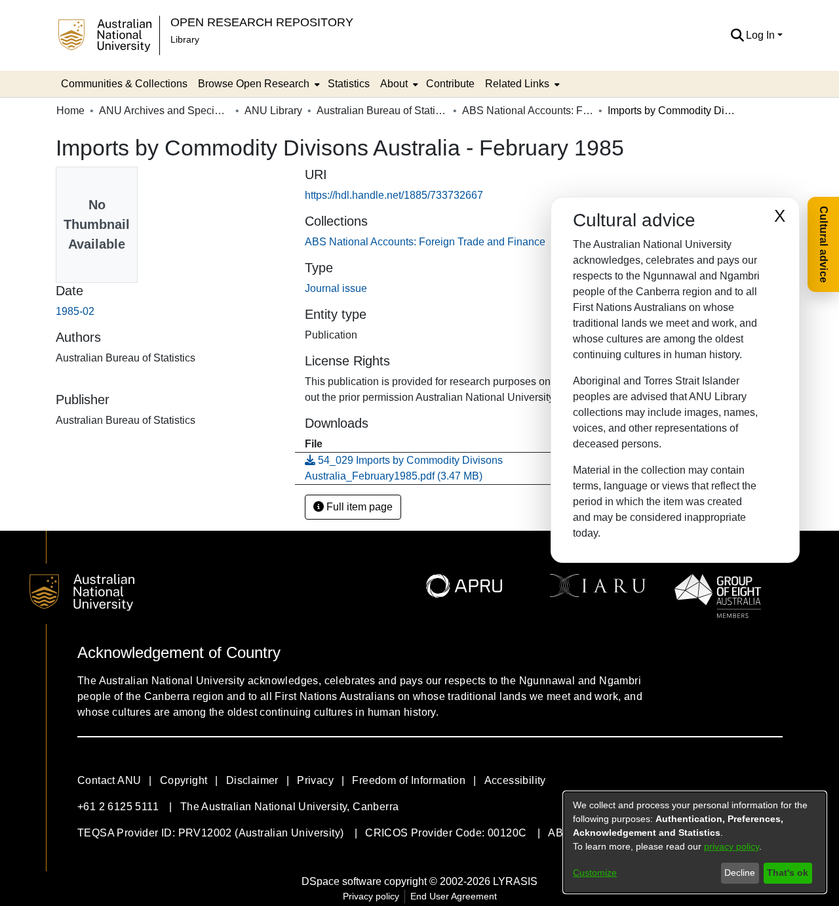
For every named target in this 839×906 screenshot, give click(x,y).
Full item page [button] (358, 506)
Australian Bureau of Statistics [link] (382, 110)
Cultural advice (823, 244)
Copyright (184, 780)
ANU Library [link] (273, 110)
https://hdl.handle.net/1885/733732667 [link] (394, 195)
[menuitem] (257, 84)
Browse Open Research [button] (253, 83)
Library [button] (184, 39)
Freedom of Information (408, 780)
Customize (595, 872)
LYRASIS (515, 881)
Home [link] (70, 110)
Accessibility (515, 780)
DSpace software (341, 881)
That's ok (787, 872)
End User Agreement (453, 896)
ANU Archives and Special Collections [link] (164, 110)
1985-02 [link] (75, 311)
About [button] (394, 83)
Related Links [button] (517, 83)
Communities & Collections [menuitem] (124, 83)
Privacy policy (371, 896)
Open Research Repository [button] (261, 22)
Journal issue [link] (336, 288)
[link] (425, 241)
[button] (737, 35)
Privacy (315, 780)
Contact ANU (109, 780)
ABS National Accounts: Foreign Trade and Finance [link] (527, 110)
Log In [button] (761, 35)
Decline (739, 872)
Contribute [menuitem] (450, 83)
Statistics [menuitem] (349, 83)
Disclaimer (252, 780)
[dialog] (695, 842)
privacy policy (731, 846)
